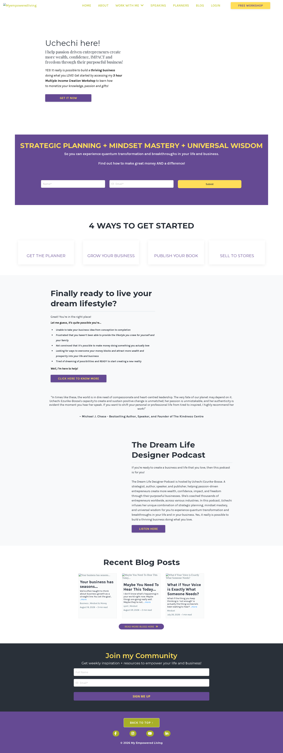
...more (83, 599)
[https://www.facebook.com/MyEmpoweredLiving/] (116, 733)
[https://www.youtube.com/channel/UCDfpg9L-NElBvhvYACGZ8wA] (150, 733)
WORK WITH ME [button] (127, 5)
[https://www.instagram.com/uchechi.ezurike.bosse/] (133, 733)
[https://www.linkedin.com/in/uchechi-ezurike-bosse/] (167, 733)
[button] (98, 596)
